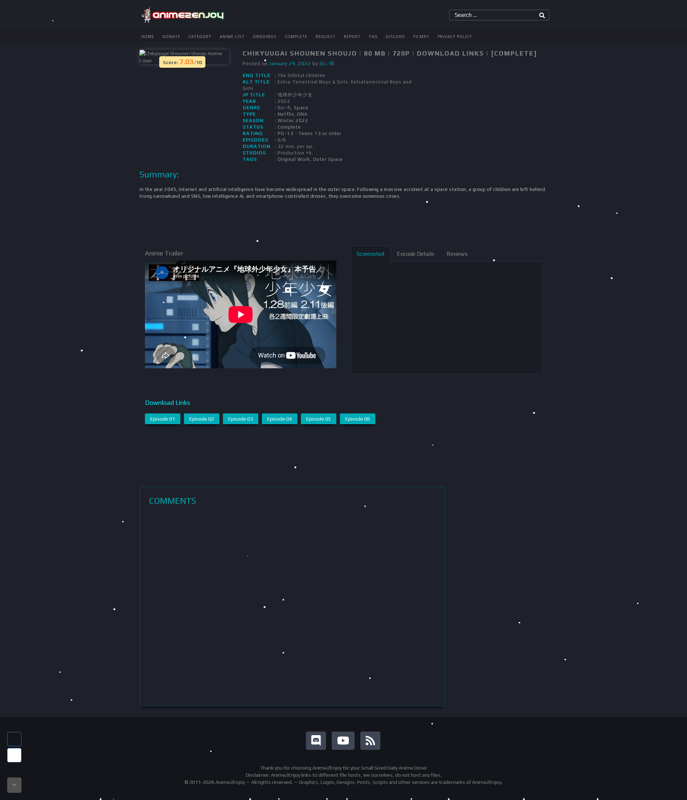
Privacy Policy (455, 36)
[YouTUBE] (343, 741)
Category (200, 36)
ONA (302, 114)
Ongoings (265, 36)
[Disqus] (292, 605)
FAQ (373, 36)
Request (326, 36)
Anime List (232, 36)
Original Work (294, 159)
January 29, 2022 (290, 63)
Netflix (286, 114)
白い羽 (327, 63)
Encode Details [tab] (415, 253)
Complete (296, 36)
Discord (395, 36)
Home (147, 36)
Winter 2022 (293, 120)
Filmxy (421, 36)
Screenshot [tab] (370, 253)
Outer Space (328, 159)
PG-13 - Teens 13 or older (309, 133)
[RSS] (370, 741)
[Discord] (316, 741)
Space (301, 107)
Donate (171, 36)
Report (352, 36)
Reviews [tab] (457, 253)
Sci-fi (284, 107)
